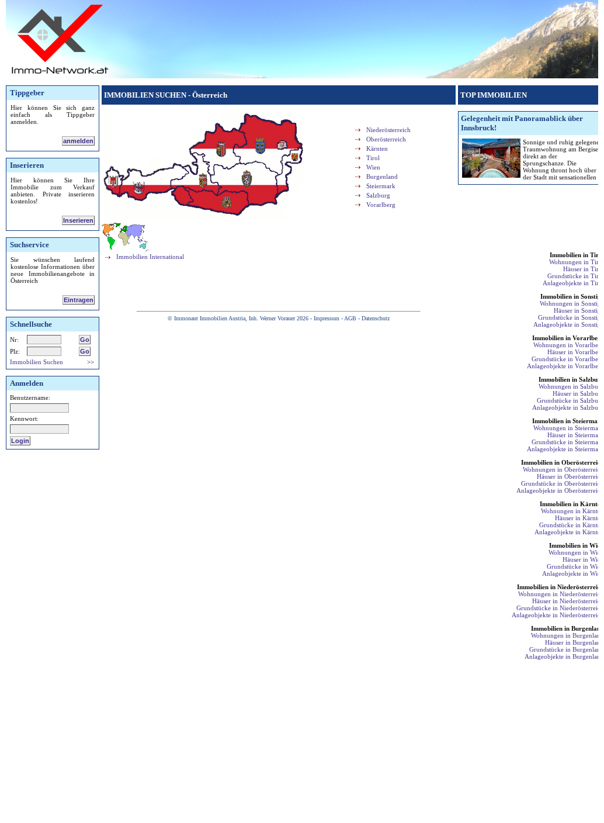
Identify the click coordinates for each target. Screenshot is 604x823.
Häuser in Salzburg (578, 393)
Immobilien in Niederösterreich (560, 586)
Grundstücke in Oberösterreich (562, 483)
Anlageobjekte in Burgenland (564, 656)
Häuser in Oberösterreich (570, 476)
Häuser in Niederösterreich (568, 600)
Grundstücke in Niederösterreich (560, 607)
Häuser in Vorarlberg (575, 351)
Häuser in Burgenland (574, 642)
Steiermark (380, 185)
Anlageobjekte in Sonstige (568, 324)
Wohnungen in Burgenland (567, 635)
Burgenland (382, 176)
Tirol (373, 157)
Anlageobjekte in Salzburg (568, 407)
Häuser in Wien (583, 559)
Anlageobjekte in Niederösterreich (558, 614)
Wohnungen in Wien (576, 552)
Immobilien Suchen (36, 361)
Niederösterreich (388, 129)
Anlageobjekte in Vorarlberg (565, 365)
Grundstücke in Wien (575, 566)
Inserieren (78, 220)
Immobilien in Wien (576, 545)
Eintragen (78, 299)
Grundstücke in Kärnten (571, 524)
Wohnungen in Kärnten (572, 510)
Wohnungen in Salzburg (571, 386)
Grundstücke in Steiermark (568, 441)
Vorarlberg (380, 204)
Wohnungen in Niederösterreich (561, 593)
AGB (350, 318)
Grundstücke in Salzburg (570, 400)
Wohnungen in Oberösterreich (563, 469)
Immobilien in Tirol (577, 254)
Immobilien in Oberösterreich (562, 462)
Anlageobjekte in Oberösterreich (560, 490)
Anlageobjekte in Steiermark (565, 448)
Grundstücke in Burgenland (566, 649)
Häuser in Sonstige (579, 310)
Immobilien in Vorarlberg (568, 337)
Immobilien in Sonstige (572, 296)
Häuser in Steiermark (575, 434)
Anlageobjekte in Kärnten (569, 531)
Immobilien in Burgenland (567, 628)
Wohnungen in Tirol (576, 261)
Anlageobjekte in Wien (573, 573)
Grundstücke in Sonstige (571, 317)
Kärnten (377, 148)
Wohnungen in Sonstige (572, 303)
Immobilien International (150, 256)
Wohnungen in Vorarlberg (568, 344)
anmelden (78, 140)
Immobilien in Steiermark (568, 420)
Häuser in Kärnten (579, 517)
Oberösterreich (386, 139)
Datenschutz (376, 318)
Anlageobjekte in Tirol (573, 282)
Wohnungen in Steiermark (568, 427)
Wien (373, 167)
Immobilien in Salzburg (571, 379)
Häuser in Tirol (583, 268)
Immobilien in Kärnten (572, 503)
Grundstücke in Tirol (575, 275)
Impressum (326, 318)
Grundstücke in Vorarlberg (568, 358)
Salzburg (378, 195)
